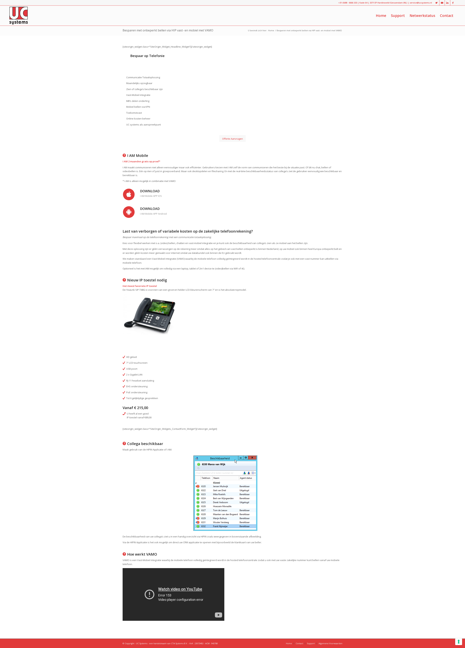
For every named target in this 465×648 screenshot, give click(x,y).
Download (150, 191)
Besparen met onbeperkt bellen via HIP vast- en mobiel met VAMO (168, 30)
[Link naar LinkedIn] (447, 2)
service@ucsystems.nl (421, 2)
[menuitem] (381, 16)
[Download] (129, 194)
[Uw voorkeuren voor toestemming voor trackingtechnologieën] (458, 641)
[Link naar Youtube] (442, 2)
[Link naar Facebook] (453, 2)
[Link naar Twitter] (436, 2)
